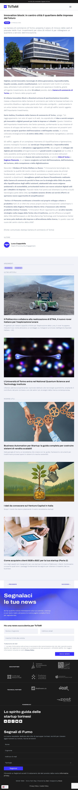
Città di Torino (64, 157)
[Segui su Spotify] (20, 721)
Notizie (7, 22)
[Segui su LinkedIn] (5, 721)
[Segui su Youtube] (16, 721)
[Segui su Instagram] (9, 721)
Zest (47, 781)
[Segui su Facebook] (13, 721)
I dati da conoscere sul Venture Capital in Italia (28, 506)
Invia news (65, 654)
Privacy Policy (29, 650)
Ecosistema (8, 268)
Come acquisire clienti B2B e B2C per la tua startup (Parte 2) (36, 560)
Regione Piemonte (11, 160)
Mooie (60, 781)
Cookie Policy (44, 786)
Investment (18, 268)
